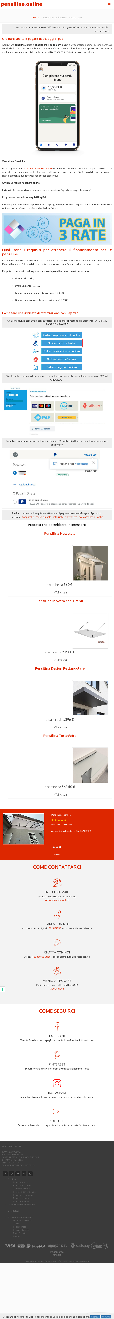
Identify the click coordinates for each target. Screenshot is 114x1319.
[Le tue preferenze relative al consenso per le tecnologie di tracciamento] (2, 989)
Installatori (13, 1211)
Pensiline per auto (21, 1198)
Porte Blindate (19, 1233)
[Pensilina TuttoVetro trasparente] (60, 765)
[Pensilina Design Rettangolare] (60, 698)
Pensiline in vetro (21, 1201)
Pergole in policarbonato (24, 1192)
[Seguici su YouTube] (17, 1173)
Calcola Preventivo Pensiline (21, 1204)
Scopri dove (57, 988)
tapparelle (28, 516)
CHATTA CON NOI (10, 1162)
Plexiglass (17, 1236)
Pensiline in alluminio (22, 1185)
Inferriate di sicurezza (22, 1220)
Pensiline (12, 1179)
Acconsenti (95, 1317)
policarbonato (87, 516)
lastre (100, 516)
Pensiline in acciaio (21, 1182)
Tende (16, 1223)
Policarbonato (19, 1227)
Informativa (106, 1317)
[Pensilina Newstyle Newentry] (60, 563)
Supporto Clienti (43, 956)
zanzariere (71, 516)
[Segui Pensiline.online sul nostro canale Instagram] (30, 1173)
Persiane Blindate (21, 1230)
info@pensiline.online (57, 900)
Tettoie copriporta (21, 1188)
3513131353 (55, 928)
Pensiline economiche (23, 1195)
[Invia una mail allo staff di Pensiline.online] (11, 1173)
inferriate (58, 516)
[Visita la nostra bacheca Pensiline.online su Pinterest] (24, 1173)
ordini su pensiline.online (37, 168)
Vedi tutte (57, 855)
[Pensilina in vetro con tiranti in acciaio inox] (60, 631)
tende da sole (43, 516)
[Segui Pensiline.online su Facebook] (5, 1173)
